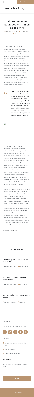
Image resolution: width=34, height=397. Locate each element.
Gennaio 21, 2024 (11, 31)
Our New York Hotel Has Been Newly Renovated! (14, 278)
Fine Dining (18, 34)
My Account (8, 2)
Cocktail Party (24, 284)
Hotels (22, 302)
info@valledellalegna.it (12, 353)
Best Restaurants (11, 230)
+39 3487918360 (10, 349)
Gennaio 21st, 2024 (10, 266)
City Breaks (24, 266)
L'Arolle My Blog (13, 8)
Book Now (25, 2)
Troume (25, 31)
